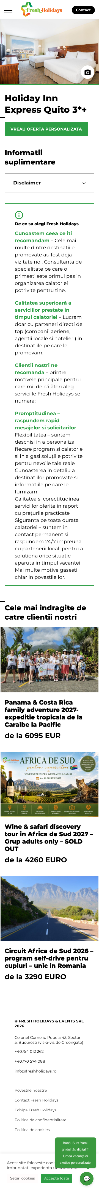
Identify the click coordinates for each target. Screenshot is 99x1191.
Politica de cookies (32, 1129)
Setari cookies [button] (22, 1178)
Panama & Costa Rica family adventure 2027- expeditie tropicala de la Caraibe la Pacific (43, 713)
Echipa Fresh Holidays (35, 1110)
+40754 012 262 (29, 1051)
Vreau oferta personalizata (46, 129)
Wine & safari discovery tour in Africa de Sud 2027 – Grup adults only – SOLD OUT (49, 837)
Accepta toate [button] (56, 1178)
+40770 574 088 (30, 1061)
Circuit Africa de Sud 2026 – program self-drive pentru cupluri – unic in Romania (49, 958)
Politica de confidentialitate (41, 1119)
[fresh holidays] (42, 9)
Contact (83, 10)
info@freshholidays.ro (35, 1071)
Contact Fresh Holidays (36, 1100)
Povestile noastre (31, 1090)
